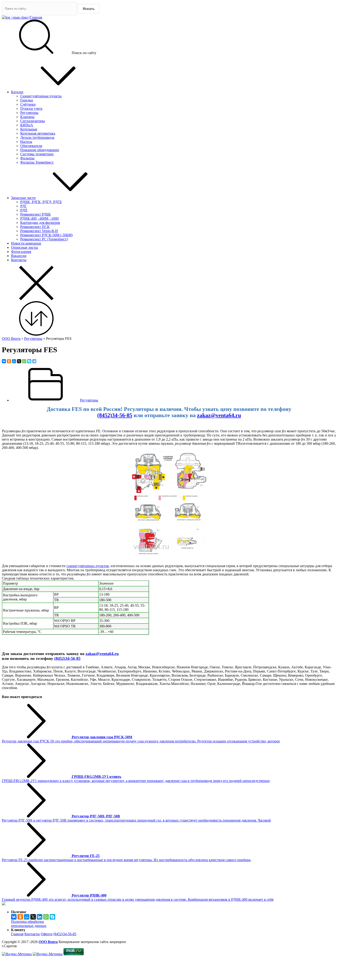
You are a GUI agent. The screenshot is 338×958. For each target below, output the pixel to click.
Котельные (28, 129)
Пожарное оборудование (39, 150)
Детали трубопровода (37, 137)
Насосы (26, 142)
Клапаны (27, 117)
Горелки (26, 100)
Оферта (46, 934)
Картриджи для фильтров (40, 223)
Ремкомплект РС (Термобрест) (44, 239)
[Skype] (29, 361)
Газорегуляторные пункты (41, 96)
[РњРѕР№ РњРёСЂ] (14, 361)
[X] (19, 361)
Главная (17, 934)
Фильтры (27, 158)
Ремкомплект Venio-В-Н (39, 231)
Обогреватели (31, 146)
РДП (23, 210)
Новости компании (26, 243)
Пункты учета (31, 108)
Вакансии (18, 256)
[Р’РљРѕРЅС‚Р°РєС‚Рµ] (4, 361)
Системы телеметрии (37, 154)
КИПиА (26, 125)
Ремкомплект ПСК (35, 227)
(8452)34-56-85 (114, 415)
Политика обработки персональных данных (28, 924)
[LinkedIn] (39, 917)
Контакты (18, 260)
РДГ (23, 206)
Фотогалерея (21, 252)
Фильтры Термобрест (37, 162)
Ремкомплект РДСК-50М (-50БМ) (46, 235)
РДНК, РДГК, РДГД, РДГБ (41, 202)
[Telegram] (34, 361)
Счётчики (28, 104)
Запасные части (23, 198)
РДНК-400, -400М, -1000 (39, 218)
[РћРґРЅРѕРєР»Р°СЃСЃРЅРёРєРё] (9, 361)
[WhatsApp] (24, 361)
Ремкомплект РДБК (35, 214)
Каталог (17, 92)
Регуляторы (29, 113)
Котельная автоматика (37, 133)
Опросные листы (24, 247)
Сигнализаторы (32, 121)
